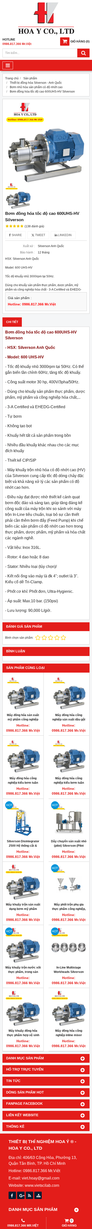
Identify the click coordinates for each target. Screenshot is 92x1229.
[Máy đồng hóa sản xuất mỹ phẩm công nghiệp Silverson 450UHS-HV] (23, 693)
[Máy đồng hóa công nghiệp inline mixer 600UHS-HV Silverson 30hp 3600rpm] (69, 1008)
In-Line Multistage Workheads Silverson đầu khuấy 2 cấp (69, 972)
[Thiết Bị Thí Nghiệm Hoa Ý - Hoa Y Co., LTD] (46, 34)
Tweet (39, 235)
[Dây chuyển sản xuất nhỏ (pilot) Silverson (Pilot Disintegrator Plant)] (69, 819)
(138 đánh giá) (34, 226)
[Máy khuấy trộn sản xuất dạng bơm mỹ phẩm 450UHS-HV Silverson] (23, 882)
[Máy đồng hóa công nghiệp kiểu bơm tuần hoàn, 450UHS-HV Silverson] (69, 756)
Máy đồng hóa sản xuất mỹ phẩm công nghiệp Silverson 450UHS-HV (23, 719)
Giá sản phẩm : (20, 298)
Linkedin (64, 235)
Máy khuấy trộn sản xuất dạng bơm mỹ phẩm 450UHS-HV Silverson (23, 909)
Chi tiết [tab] (12, 322)
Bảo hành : (27, 252)
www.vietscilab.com (42, 1185)
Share (16, 235)
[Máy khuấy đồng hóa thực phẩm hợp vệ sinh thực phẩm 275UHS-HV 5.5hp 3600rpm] (23, 1008)
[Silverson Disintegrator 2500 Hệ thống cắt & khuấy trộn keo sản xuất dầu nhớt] (23, 819)
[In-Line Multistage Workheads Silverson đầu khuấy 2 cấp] (69, 945)
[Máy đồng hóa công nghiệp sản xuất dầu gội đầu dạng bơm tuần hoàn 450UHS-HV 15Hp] (69, 693)
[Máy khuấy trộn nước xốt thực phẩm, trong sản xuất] (23, 945)
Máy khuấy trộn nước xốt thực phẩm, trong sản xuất (23, 972)
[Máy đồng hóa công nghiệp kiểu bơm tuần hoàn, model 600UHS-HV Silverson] (23, 756)
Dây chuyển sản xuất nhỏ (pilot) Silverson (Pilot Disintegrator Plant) (68, 846)
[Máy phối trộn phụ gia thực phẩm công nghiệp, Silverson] (69, 882)
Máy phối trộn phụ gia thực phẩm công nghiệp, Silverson (69, 909)
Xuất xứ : (29, 246)
